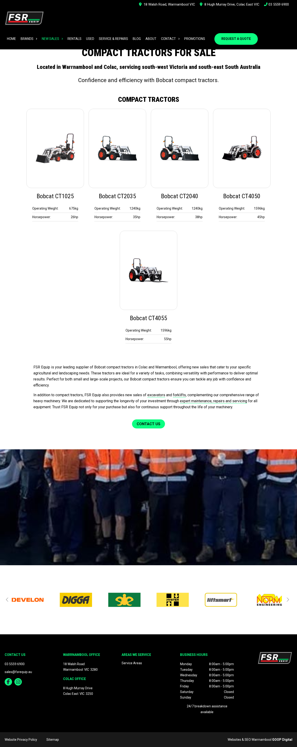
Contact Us (148, 424)
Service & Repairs (113, 39)
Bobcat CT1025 (55, 196)
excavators (156, 395)
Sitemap (52, 739)
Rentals (74, 39)
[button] (7, 599)
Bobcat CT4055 (148, 318)
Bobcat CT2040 (179, 196)
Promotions (194, 39)
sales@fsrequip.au (18, 672)
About (150, 39)
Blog (137, 39)
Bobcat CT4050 (241, 196)
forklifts (179, 395)
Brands (27, 39)
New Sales (50, 39)
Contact (168, 39)
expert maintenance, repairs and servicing (213, 401)
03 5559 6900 (278, 4)
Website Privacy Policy (21, 739)
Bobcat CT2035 (117, 196)
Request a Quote (236, 39)
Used (90, 39)
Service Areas (132, 663)
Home (11, 39)
